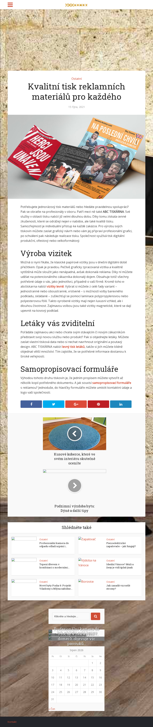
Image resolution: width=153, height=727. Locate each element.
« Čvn (52, 709)
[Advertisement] (76, 37)
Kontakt (12, 721)
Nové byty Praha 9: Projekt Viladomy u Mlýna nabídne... (55, 587)
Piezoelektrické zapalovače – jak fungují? (121, 544)
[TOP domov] (76, 4)
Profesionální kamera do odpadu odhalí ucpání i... (54, 544)
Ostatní (76, 79)
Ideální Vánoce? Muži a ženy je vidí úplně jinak (120, 566)
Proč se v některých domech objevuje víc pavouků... (76, 638)
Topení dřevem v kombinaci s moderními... (54, 566)
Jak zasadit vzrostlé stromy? (118, 587)
